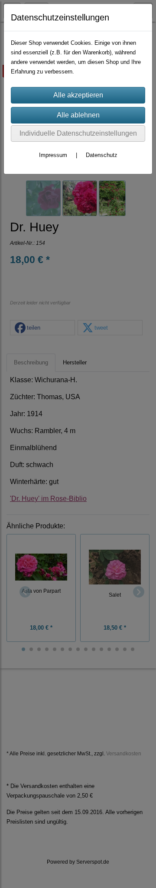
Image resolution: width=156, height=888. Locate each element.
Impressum (53, 155)
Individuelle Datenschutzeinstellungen (78, 133)
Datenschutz (101, 155)
